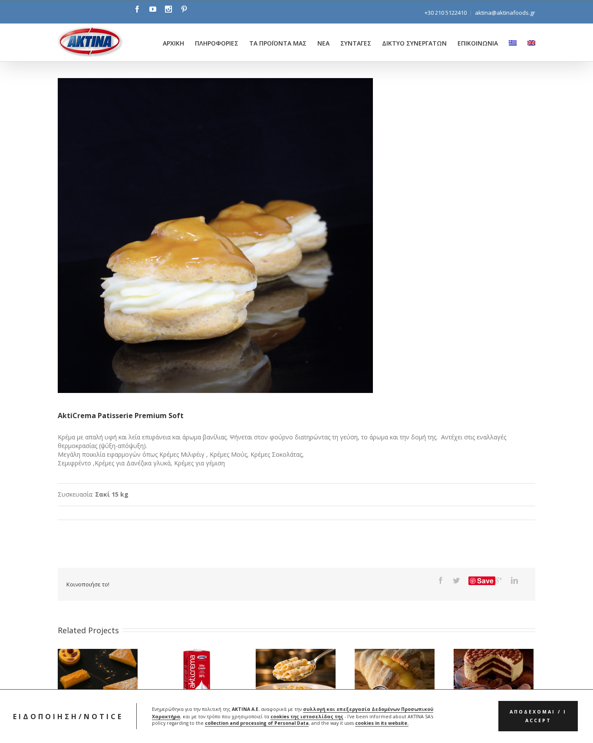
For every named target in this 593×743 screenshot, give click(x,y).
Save (485, 580)
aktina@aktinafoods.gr (505, 12)
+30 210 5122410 (446, 12)
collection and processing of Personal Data (257, 723)
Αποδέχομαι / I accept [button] (538, 716)
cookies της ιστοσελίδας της (306, 717)
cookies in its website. (382, 723)
